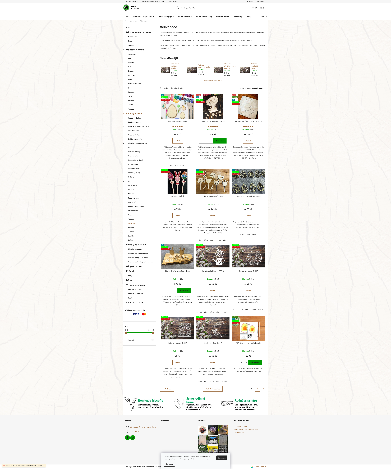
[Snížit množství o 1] (201, 140)
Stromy (131, 100)
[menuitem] (127, 16)
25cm (219, 240)
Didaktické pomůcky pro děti (139, 126)
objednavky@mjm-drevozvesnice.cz (143, 427)
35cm (206, 312)
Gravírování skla (134, 168)
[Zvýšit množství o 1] (211, 140)
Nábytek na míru (134, 266)
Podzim (131, 92)
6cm (171, 165)
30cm (225, 240)
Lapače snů (132, 185)
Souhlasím (222, 458)
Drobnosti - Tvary (134, 135)
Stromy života (133, 211)
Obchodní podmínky (131, 2)
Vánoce (131, 45)
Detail (177, 141)
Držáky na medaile (135, 139)
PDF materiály (133, 130)
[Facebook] (127, 437)
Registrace (260, 1)
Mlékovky (131, 271)
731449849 (134, 432)
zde (210, 459)
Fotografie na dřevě (135, 160)
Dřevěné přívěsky (134, 156)
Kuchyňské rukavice (135, 294)
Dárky (129, 280)
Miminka (131, 194)
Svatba (131, 41)
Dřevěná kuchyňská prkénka (139, 253)
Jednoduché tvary (134, 84)
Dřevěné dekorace (135, 249)
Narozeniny (132, 37)
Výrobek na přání (134, 302)
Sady (130, 96)
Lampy (130, 181)
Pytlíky (130, 298)
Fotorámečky (133, 164)
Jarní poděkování (134, 122)
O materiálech (173, 2)
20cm (212, 240)
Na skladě (140, 340)
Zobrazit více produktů (212, 80)
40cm (212, 312)
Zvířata (131, 105)
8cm (176, 165)
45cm (218, 312)
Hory (130, 79)
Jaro (128, 27)
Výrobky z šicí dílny (135, 285)
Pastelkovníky (133, 198)
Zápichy (131, 236)
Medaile (131, 190)
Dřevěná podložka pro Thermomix (141, 262)
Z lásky (131, 232)
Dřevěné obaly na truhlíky (138, 258)
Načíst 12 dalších (213, 389)
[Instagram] (132, 437)
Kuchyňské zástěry (135, 289)
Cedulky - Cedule (134, 118)
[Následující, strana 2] (257, 389)
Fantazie (131, 75)
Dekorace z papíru (135, 49)
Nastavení (169, 464)
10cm (182, 165)
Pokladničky (132, 202)
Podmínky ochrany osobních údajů (153, 2)
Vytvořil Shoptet (260, 467)
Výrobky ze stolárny (136, 244)
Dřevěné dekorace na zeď (137, 143)
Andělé (131, 63)
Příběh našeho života (136, 206)
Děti (129, 67)
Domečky (131, 71)
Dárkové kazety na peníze (138, 32)
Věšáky (131, 227)
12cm (248, 235)
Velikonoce (132, 54)
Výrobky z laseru (134, 113)
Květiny (131, 177)
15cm (206, 240)
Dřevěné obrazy (134, 152)
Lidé (129, 88)
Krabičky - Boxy (134, 173)
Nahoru (168, 389)
